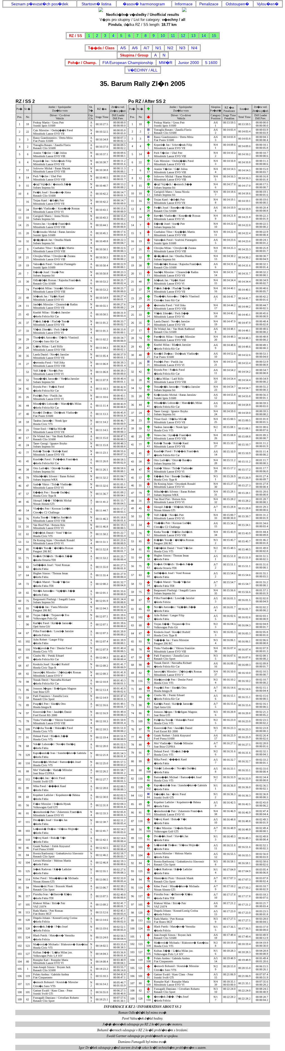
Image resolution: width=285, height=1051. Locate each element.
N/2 (170, 48)
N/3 (182, 48)
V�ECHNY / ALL (143, 70)
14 (204, 35)
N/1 (158, 48)
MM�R (165, 62)
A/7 (146, 48)
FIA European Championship (127, 62)
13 (193, 35)
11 (173, 35)
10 (163, 35)
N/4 (194, 48)
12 (183, 35)
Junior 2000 (188, 62)
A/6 (135, 48)
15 (214, 35)
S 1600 (211, 62)
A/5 (123, 48)
